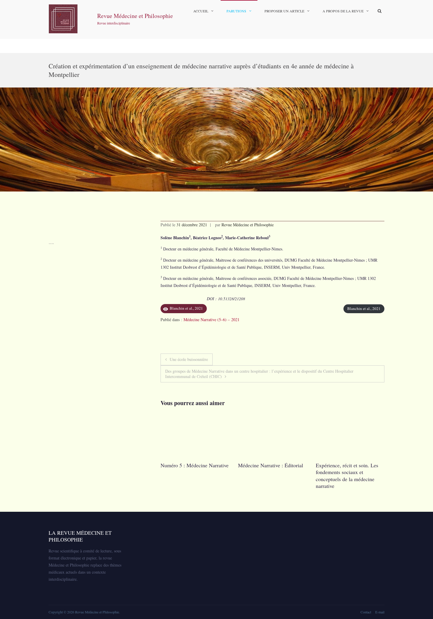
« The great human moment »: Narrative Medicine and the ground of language (363, 472)
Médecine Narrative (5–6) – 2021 (211, 319)
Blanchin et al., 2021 (364, 308)
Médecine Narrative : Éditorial (208, 465)
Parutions (236, 11)
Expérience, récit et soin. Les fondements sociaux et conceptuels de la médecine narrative (284, 475)
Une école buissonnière (189, 359)
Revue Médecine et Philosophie (135, 16)
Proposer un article (284, 11)
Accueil (200, 11)
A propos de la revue (343, 11)
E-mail (379, 612)
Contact (366, 612)
